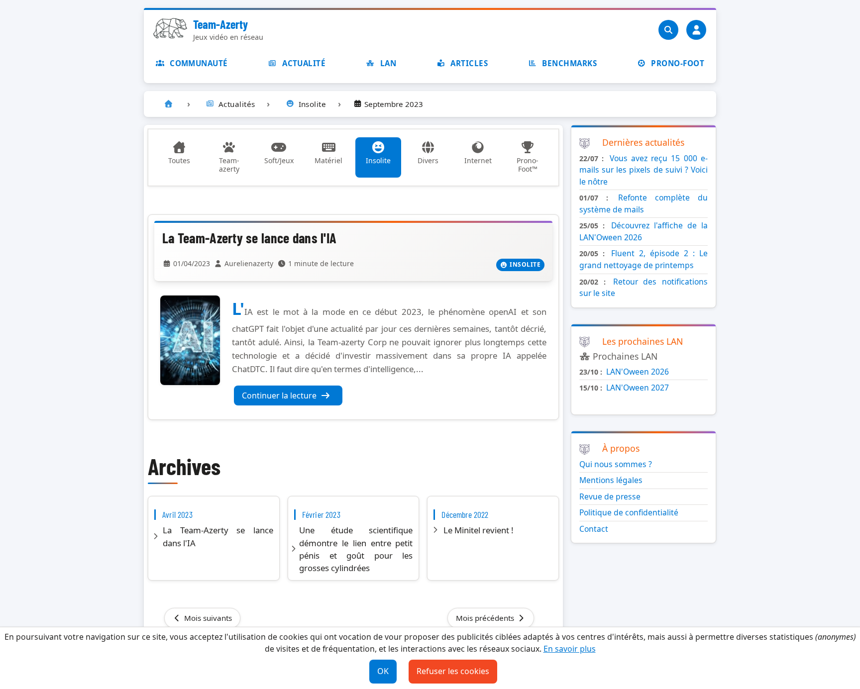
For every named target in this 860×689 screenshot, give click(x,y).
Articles (469, 63)
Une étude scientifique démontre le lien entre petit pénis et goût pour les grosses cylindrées (356, 549)
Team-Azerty (220, 24)
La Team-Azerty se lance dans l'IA (249, 237)
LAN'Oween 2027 (637, 387)
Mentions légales (611, 480)
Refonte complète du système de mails (643, 203)
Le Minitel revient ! (478, 530)
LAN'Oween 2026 (637, 371)
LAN (388, 63)
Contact (593, 528)
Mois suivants (207, 618)
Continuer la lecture (279, 395)
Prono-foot (677, 63)
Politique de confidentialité (628, 512)
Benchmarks (569, 63)
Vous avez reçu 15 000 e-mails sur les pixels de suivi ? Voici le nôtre (643, 170)
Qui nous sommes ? (615, 464)
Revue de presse (610, 496)
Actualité (303, 63)
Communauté (199, 63)
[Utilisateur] (696, 30)
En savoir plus (569, 648)
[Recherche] (668, 30)
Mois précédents (486, 618)
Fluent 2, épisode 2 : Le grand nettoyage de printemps (643, 259)
